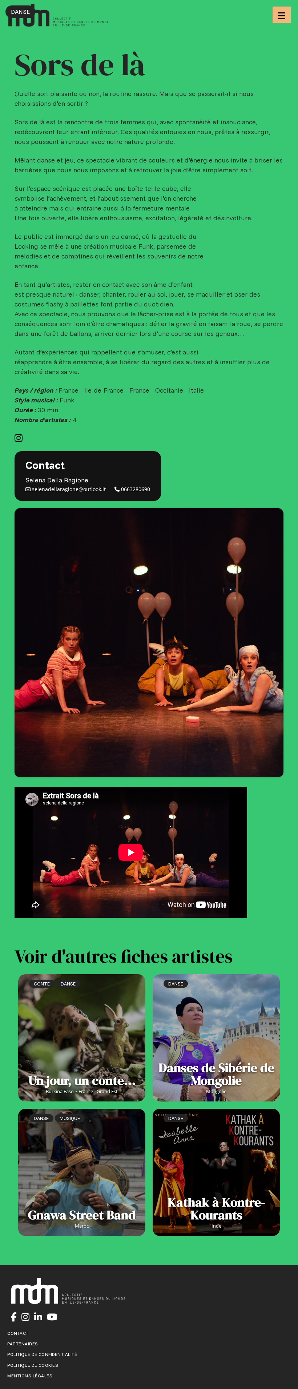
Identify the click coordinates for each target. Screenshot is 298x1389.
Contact (18, 1333)
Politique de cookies (32, 1365)
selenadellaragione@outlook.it (68, 489)
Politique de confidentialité (42, 1354)
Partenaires (22, 1343)
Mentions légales (29, 1375)
